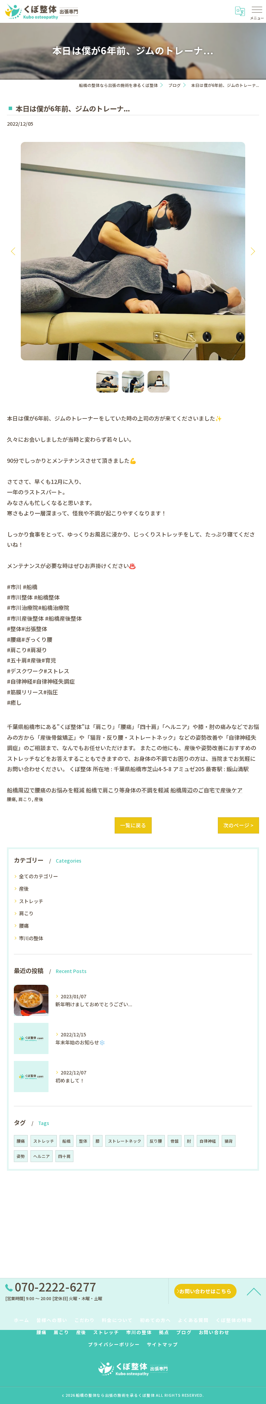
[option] (133, 251)
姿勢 (21, 1156)
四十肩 (64, 1156)
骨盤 (174, 1141)
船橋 (66, 1141)
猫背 (228, 1141)
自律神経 (208, 1141)
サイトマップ (162, 1344)
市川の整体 (31, 938)
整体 (83, 1141)
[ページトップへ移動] (254, 1291)
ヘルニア (41, 1156)
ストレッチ (31, 901)
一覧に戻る (133, 825)
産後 (38, 799)
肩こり (25, 799)
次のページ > (238, 825)
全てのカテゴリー (38, 876)
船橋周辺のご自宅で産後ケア (206, 790)
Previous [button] (14, 251)
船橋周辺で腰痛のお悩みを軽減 (46, 790)
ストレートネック (124, 1141)
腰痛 (11, 799)
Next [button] (252, 251)
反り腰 (156, 1141)
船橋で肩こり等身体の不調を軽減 (127, 790)
